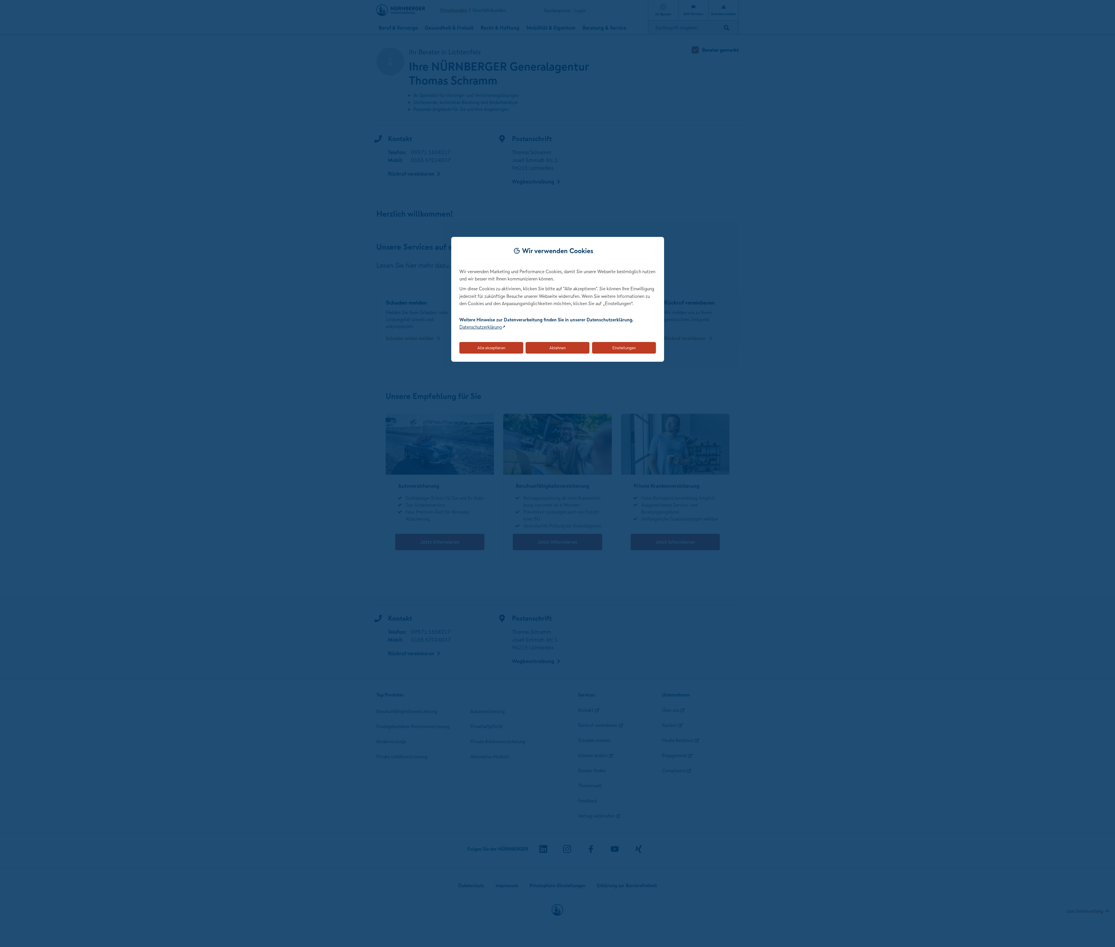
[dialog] (557, 299)
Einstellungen (624, 348)
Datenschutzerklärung (480, 327)
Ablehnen (557, 348)
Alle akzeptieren (491, 348)
